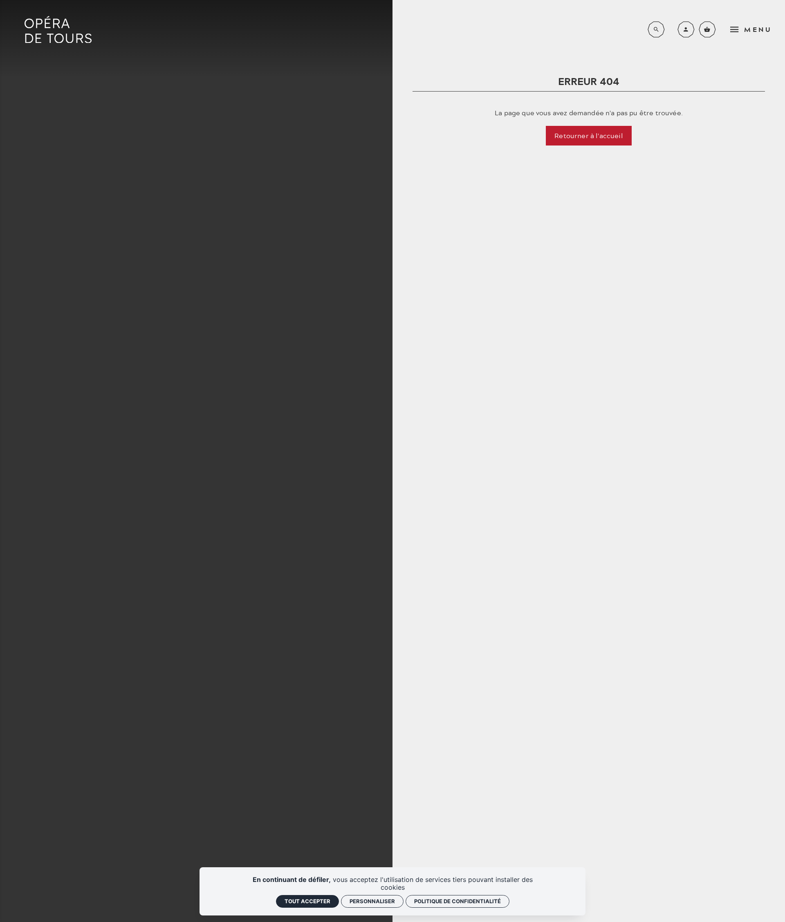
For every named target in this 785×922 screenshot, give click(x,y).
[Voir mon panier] (707, 29)
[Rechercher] (656, 29)
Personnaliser (372, 901)
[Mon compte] (686, 29)
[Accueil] (58, 29)
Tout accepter (307, 901)
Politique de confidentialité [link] (457, 901)
